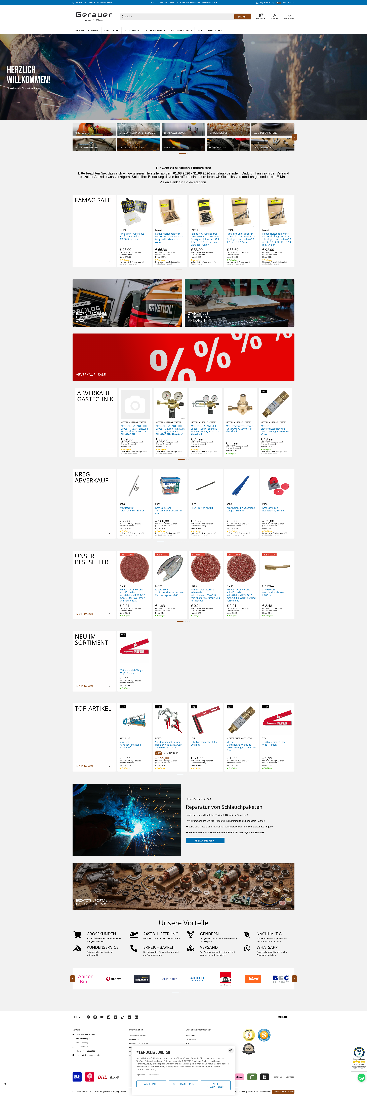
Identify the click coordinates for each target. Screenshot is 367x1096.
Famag (123, 230)
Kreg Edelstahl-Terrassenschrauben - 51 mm (168, 511)
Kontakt (92, 2)
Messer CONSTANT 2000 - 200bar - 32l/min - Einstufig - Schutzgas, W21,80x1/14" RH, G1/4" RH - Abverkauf (170, 430)
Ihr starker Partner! (104, 2)
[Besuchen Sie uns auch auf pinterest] (109, 1017)
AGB (187, 1043)
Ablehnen (151, 1084)
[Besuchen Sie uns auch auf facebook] (88, 1017)
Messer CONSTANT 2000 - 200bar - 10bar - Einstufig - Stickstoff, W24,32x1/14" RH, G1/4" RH (135, 430)
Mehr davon (84, 613)
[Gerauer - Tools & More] (94, 16)
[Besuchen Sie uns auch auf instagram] (115, 1017)
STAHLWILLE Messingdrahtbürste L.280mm (273, 592)
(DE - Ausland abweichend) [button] (132, 263)
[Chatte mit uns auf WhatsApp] (361, 1078)
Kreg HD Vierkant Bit (202, 508)
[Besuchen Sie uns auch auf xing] (129, 1017)
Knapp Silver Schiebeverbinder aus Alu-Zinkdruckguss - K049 (169, 592)
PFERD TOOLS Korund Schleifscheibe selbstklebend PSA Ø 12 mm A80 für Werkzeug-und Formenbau (205, 595)
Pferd (123, 586)
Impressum (190, 1035)
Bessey (158, 738)
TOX (121, 666)
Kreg (122, 504)
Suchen (242, 16)
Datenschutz (191, 1039)
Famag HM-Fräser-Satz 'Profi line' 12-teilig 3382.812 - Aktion (132, 236)
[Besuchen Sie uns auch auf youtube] (102, 1017)
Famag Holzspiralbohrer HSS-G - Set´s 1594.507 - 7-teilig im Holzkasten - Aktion (169, 237)
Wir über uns (134, 1039)
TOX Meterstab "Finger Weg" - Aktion (132, 671)
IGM (193, 738)
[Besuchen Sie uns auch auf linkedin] (136, 1017)
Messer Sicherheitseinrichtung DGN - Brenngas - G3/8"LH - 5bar (275, 430)
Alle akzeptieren (216, 1085)
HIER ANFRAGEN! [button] (205, 840)
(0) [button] (267, 2)
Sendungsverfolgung (137, 1035)
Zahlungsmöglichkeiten (138, 1043)
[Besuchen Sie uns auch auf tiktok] (122, 1017)
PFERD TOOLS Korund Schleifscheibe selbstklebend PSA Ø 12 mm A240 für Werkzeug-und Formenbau (133, 595)
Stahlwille (268, 586)
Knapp (158, 586)
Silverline (125, 738)
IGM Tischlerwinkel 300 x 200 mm (204, 743)
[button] (215, 30)
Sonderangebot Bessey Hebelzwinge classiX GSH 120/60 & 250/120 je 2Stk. (168, 745)
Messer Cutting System (133, 422)
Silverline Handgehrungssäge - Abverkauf (131, 745)
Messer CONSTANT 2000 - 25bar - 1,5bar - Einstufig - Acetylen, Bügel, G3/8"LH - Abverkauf (205, 430)
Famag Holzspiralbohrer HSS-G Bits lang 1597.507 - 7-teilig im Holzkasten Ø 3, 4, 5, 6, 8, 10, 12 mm (241, 237)
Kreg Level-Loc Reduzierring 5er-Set (273, 509)
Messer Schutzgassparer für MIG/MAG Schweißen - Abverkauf (239, 429)
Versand (138, 252)
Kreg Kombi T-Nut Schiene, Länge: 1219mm (241, 509)
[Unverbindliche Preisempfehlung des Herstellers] (177, 753)
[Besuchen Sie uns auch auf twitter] (95, 1017)
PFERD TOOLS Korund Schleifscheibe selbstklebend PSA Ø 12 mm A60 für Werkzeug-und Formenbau (241, 595)
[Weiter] (109, 262)
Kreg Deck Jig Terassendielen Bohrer (132, 509)
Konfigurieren (184, 1084)
